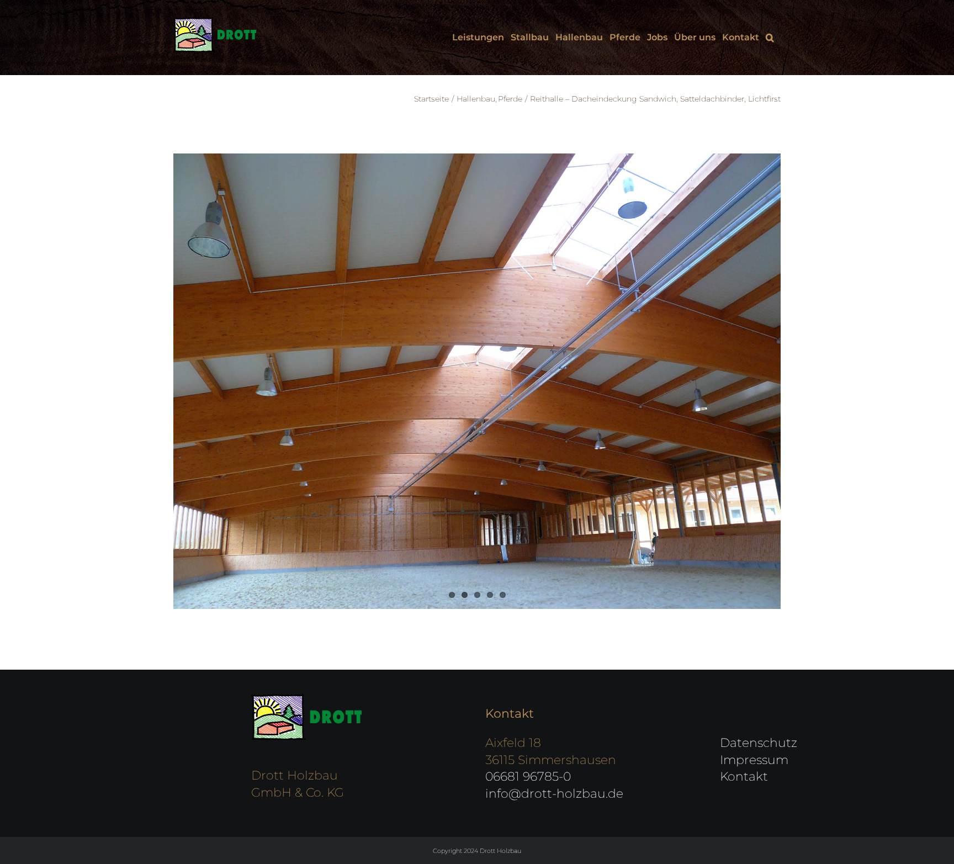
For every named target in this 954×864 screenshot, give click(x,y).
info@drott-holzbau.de (554, 793)
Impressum (754, 759)
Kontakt (744, 776)
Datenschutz (758, 742)
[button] (770, 37)
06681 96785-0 (528, 776)
